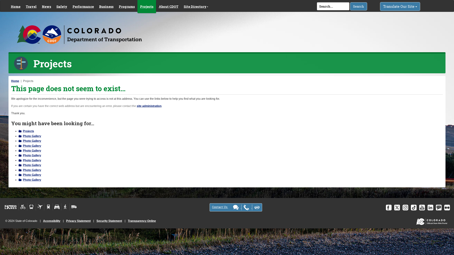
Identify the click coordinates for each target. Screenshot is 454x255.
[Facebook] (388, 207)
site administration (149, 105)
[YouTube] (422, 207)
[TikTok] (413, 207)
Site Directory (195, 6)
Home (15, 6)
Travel (31, 6)
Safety (61, 6)
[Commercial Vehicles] (74, 206)
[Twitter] (397, 207)
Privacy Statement (78, 220)
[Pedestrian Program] (65, 206)
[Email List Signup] (438, 207)
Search (358, 6)
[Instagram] (405, 207)
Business (106, 6)
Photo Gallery (32, 136)
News (46, 6)
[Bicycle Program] (23, 206)
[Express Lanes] (11, 206)
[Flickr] (447, 207)
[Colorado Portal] (432, 220)
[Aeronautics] (40, 206)
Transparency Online (142, 220)
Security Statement (109, 220)
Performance (83, 6)
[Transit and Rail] (31, 206)
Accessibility (51, 220)
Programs (127, 6)
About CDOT (168, 6)
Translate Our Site (399, 6)
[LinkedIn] (430, 207)
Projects (146, 6)
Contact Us (220, 207)
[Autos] (57, 206)
